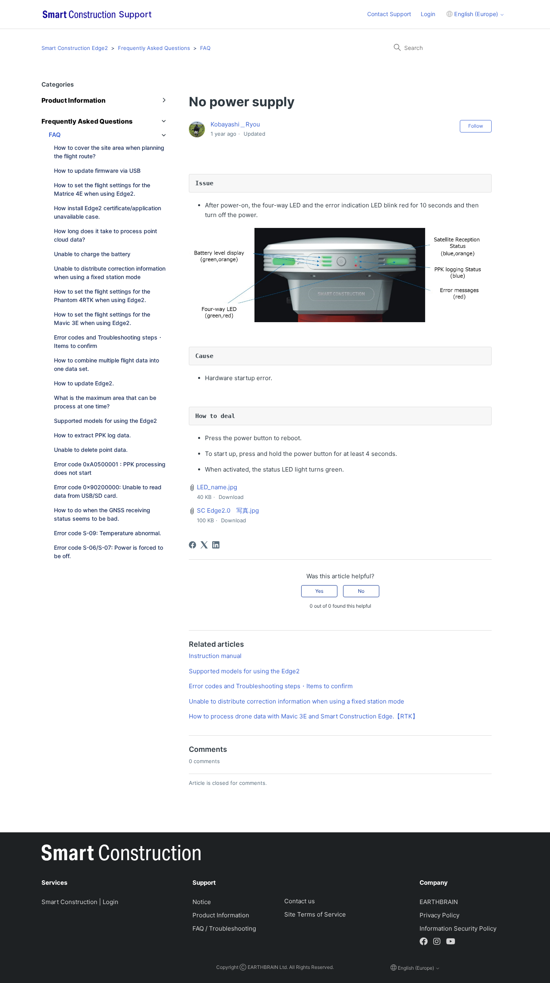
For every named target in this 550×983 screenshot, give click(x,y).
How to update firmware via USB (97, 170)
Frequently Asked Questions (154, 48)
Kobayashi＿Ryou (235, 124)
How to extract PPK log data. (92, 435)
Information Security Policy (458, 928)
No (361, 591)
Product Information (220, 915)
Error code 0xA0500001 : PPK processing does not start (109, 468)
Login (428, 13)
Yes (319, 591)
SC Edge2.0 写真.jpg (228, 510)
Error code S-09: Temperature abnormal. (107, 533)
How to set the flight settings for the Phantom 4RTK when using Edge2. (102, 295)
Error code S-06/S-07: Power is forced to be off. (108, 551)
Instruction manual (215, 656)
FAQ (205, 48)
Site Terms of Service (315, 914)
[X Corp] (204, 544)
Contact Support (389, 13)
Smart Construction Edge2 (74, 48)
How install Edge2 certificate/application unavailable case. (107, 212)
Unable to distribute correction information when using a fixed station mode (109, 272)
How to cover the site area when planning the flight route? (109, 151)
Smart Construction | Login (79, 902)
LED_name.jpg (217, 487)
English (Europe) (476, 13)
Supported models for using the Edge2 (105, 420)
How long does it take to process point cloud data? (105, 235)
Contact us (299, 901)
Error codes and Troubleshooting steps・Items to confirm (108, 341)
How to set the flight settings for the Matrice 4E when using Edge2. (102, 189)
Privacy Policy (439, 915)
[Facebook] (192, 544)
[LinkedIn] (215, 544)
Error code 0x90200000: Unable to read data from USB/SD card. (107, 491)
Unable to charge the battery (92, 253)
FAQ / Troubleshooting (224, 928)
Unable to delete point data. (91, 449)
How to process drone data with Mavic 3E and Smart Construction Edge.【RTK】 (303, 716)
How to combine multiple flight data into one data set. (106, 364)
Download (231, 497)
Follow (475, 126)
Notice (201, 902)
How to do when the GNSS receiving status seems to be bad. (102, 514)
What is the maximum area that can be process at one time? (105, 402)
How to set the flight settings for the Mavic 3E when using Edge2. (102, 318)
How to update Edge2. (84, 383)
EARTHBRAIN (439, 902)
